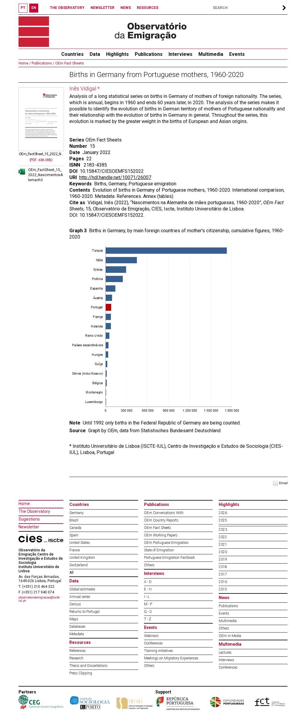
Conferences (153, 643)
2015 (223, 589)
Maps (73, 619)
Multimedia (210, 54)
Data (95, 54)
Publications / (42, 63)
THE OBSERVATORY (67, 8)
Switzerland (78, 565)
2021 (223, 544)
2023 (223, 529)
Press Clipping (80, 673)
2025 (223, 520)
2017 (223, 574)
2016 (223, 582)
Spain (73, 535)
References (77, 651)
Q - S (148, 612)
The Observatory (34, 511)
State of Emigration (159, 550)
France (74, 550)
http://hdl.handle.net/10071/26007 (115, 177)
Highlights (117, 54)
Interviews (180, 54)
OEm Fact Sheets (69, 63)
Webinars (151, 636)
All (71, 572)
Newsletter (29, 526)
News (224, 597)
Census (75, 604)
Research (76, 658)
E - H (148, 589)
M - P (148, 604)
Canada (75, 528)
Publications (149, 54)
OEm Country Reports (161, 520)
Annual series (79, 597)
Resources (80, 642)
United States (79, 543)
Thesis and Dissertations (88, 666)
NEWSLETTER (102, 8)
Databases (77, 626)
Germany (76, 513)
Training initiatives (158, 651)
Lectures (225, 652)
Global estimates (82, 589)
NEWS (125, 8)
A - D (148, 582)
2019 (223, 559)
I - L (146, 597)
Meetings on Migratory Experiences (171, 658)
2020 (223, 552)
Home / (25, 63)
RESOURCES (147, 8)
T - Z (147, 619)
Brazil (73, 520)
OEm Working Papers (161, 535)
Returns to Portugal (84, 612)
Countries (79, 504)
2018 (223, 567)
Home (24, 503)
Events (237, 54)
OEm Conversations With (163, 513)
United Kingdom (82, 558)
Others (149, 565)
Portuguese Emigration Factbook (169, 558)
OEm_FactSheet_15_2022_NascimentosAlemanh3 (45, 175)
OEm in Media (230, 636)
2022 (223, 537)
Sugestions (29, 519)
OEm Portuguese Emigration (166, 543)
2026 (223, 513)
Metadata (76, 634)
